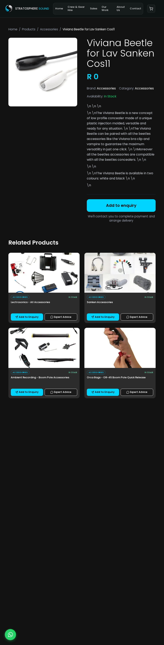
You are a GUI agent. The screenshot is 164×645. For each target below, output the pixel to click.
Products (28, 29)
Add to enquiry (121, 205)
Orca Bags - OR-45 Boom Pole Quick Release (116, 377)
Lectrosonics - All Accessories (30, 302)
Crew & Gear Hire (76, 8)
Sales (93, 8)
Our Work (105, 8)
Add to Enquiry (29, 317)
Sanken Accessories (100, 302)
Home (59, 8)
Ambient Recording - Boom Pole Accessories (40, 377)
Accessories (49, 29)
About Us (121, 8)
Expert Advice (62, 317)
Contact (135, 8)
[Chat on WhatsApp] (10, 634)
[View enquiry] (151, 9)
